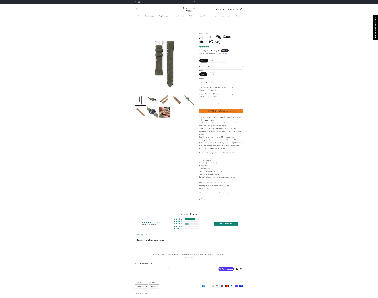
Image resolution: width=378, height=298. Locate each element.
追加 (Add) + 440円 (208, 90)
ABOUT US (156, 254)
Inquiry (210, 254)
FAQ (163, 254)
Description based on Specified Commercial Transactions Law (186, 254)
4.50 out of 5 (158, 222)
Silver (204, 74)
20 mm (204, 61)
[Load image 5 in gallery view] (188, 99)
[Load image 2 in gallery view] (152, 99)
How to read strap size (206, 67)
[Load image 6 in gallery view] (140, 112)
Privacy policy (219, 254)
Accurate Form (143, 293)
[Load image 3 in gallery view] (164, 99)
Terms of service (189, 258)
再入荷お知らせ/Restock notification (221, 111)
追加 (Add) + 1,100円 (209, 97)
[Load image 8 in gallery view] (164, 112)
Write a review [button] (226, 223)
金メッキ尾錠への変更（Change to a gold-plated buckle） (216, 87)
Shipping (211, 54)
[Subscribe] (168, 269)
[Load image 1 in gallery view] (140, 99)
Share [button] (203, 199)
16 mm (224, 61)
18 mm (214, 61)
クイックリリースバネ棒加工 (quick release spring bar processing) (219, 94)
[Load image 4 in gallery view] (176, 99)
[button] (137, 9)
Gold (213, 74)
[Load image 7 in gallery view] (152, 112)
